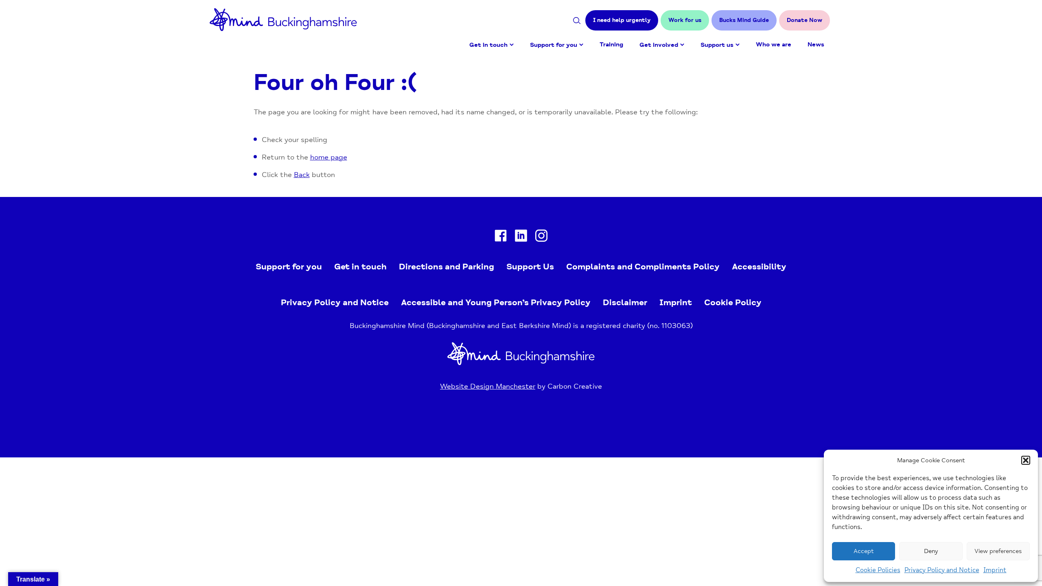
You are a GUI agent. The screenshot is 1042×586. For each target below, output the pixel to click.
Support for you (553, 45)
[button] (1026, 460)
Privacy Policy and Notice (941, 570)
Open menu (512, 45)
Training (611, 44)
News (816, 44)
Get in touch (488, 45)
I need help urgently (621, 20)
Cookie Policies (878, 570)
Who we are (773, 44)
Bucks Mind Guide (744, 20)
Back (302, 174)
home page (328, 157)
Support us (717, 45)
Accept (864, 551)
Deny (931, 551)
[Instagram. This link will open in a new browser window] (541, 237)
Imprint (995, 570)
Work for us (684, 20)
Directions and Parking (446, 266)
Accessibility (759, 266)
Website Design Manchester (487, 386)
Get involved (658, 45)
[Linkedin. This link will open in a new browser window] (521, 237)
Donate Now (804, 20)
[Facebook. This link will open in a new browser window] (501, 237)
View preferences (998, 551)
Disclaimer (625, 302)
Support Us (530, 266)
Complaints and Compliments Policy (643, 266)
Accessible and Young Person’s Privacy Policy (496, 302)
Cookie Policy (733, 302)
